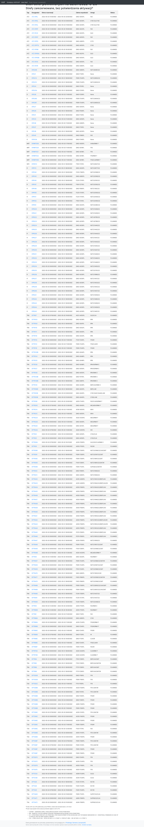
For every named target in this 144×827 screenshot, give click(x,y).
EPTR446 (35, 536)
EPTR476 (35, 573)
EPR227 (34, 237)
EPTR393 (35, 463)
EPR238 (34, 282)
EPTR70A (35, 651)
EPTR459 (35, 569)
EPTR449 (35, 548)
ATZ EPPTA (35, 45)
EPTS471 (34, 798)
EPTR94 (34, 659)
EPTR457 (35, 561)
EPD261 (34, 102)
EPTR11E (34, 348)
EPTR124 (34, 356)
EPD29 (34, 111)
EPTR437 (35, 499)
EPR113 (34, 168)
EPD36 (34, 123)
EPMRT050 (35, 160)
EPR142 (34, 172)
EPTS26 (34, 782)
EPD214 (34, 78)
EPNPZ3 (34, 164)
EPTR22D (35, 422)
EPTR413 (34, 475)
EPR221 (34, 213)
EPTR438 (35, 503)
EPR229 (34, 246)
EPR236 (34, 274)
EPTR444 (35, 528)
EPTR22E (35, 426)
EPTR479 (35, 581)
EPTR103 (34, 319)
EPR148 (34, 188)
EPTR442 (35, 520)
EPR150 (34, 192)
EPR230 (34, 250)
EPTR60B (35, 610)
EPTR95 (34, 663)
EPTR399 (35, 467)
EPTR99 (34, 671)
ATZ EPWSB (35, 57)
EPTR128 (34, 373)
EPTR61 (34, 614)
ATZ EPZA (35, 62)
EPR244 (34, 307)
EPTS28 (34, 786)
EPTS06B (35, 688)
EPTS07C (35, 757)
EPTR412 (34, 471)
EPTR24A (35, 430)
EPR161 (34, 205)
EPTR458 (35, 565)
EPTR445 (35, 532)
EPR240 (34, 291)
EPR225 (34, 229)
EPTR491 (34, 598)
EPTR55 (34, 606)
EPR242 (34, 299)
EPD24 (34, 86)
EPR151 (34, 197)
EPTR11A (34, 340)
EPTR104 (34, 323)
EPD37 (34, 127)
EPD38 (34, 131)
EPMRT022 (35, 156)
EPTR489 (35, 589)
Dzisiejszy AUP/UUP (13, 2)
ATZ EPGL (35, 21)
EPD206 (34, 70)
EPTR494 (35, 602)
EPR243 (34, 303)
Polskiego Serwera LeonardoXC (76, 822)
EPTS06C (35, 712)
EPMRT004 (35, 143)
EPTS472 (35, 802)
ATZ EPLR (35, 33)
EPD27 (34, 107)
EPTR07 (34, 315)
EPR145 (34, 180)
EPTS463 (35, 794)
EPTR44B (35, 553)
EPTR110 (34, 327)
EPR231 (34, 254)
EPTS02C (35, 683)
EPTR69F (35, 647)
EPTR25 (34, 434)
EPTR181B (35, 393)
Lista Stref (24, 2)
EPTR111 (34, 332)
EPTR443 (35, 524)
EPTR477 (34, 577)
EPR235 (34, 270)
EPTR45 (34, 557)
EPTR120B (35, 352)
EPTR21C (35, 413)
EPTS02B (35, 675)
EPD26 (34, 94)
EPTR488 (35, 585)
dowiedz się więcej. (87, 824)
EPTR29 (34, 446)
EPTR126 (34, 364)
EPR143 (34, 176)
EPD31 (34, 115)
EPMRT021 (35, 152)
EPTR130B (35, 381)
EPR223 (34, 221)
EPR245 (34, 311)
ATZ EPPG (35, 41)
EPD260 (34, 98)
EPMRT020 (35, 147)
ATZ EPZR (35, 66)
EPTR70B (35, 655)
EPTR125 (34, 360)
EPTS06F (35, 741)
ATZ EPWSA (35, 53)
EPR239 (34, 287)
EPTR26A (35, 442)
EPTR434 (35, 487)
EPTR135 (34, 385)
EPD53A (34, 139)
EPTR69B (35, 626)
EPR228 (34, 242)
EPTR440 (35, 512)
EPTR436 (35, 495)
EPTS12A (34, 773)
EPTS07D (35, 765)
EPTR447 (35, 540)
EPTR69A (35, 622)
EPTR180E (35, 389)
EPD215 (34, 82)
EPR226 (34, 233)
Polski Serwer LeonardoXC (37, 2)
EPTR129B (35, 377)
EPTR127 (34, 368)
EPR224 (34, 225)
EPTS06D (35, 733)
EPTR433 (35, 483)
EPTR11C (34, 344)
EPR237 (34, 278)
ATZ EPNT (35, 37)
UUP (3, 2)
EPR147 (34, 184)
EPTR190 (34, 401)
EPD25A (34, 90)
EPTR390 (35, 450)
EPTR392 (35, 458)
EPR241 (34, 295)
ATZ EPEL (35, 17)
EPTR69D (35, 634)
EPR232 (34, 258)
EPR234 (34, 266)
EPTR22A (35, 418)
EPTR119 (34, 336)
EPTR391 (34, 454)
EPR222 (34, 217)
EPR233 (34, 262)
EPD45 (34, 135)
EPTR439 (35, 508)
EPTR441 (34, 516)
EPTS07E (35, 769)
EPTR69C (35, 630)
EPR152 (34, 201)
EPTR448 (35, 544)
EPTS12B (34, 778)
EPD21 (34, 74)
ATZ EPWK (35, 49)
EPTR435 (35, 491)
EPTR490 (35, 593)
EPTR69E (35, 638)
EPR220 (34, 209)
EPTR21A (34, 409)
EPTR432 (35, 479)
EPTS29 (34, 790)
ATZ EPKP (35, 29)
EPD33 (34, 119)
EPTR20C (35, 405)
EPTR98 (34, 667)
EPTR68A (35, 618)
